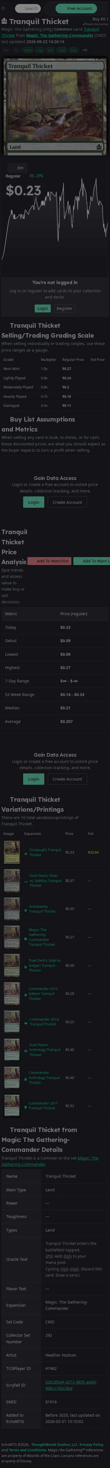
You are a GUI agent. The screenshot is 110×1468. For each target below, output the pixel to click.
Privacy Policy (92, 1444)
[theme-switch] (49, 8)
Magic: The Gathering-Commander (59, 35)
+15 (84, 50)
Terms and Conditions (27, 1450)
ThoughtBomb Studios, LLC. (55, 1444)
